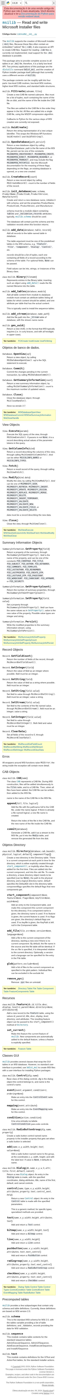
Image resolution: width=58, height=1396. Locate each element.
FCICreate (23, 341)
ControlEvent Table (41, 1290)
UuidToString (46, 341)
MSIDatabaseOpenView (29, 412)
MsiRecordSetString (13, 747)
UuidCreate (34, 341)
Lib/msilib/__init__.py (27, 34)
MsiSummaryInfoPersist (42, 643)
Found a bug (48, 1391)
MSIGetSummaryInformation (37, 415)
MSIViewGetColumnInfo (15, 533)
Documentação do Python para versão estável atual (36, 15)
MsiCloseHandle (11, 418)
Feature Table (24, 1049)
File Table (37, 988)
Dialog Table (24, 1287)
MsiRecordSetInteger (13, 750)
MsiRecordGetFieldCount (30, 744)
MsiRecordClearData (34, 750)
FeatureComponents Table (21, 991)
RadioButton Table (32, 1292)
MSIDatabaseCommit (14, 415)
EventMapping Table (13, 1292)
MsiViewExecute (25, 530)
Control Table (36, 1287)
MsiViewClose (10, 536)
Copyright (17, 1367)
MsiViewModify (47, 533)
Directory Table (25, 988)
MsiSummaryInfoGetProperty (32, 637)
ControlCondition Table (20, 1290)
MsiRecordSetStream (33, 747)
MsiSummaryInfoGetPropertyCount (20, 640)
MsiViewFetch (33, 533)
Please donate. (48, 1385)
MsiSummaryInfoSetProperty (17, 643)
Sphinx (46, 1393)
